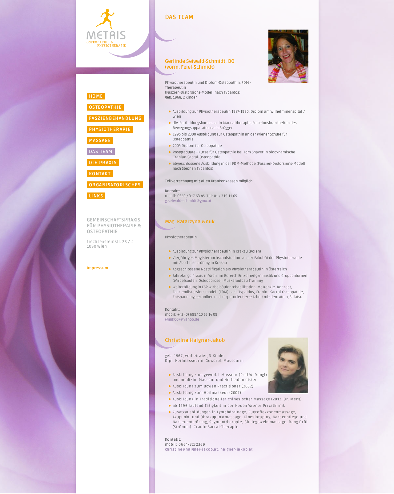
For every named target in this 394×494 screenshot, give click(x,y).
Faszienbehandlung (115, 118)
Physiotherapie (110, 129)
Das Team (101, 151)
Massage (100, 140)
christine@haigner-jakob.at (191, 449)
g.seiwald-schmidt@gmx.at (188, 201)
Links (96, 196)
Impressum (97, 268)
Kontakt (100, 173)
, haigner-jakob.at (235, 449)
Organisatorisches (115, 185)
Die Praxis (103, 162)
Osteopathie (105, 107)
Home (96, 96)
